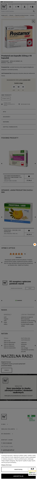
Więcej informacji (6, 465)
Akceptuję (18, 476)
